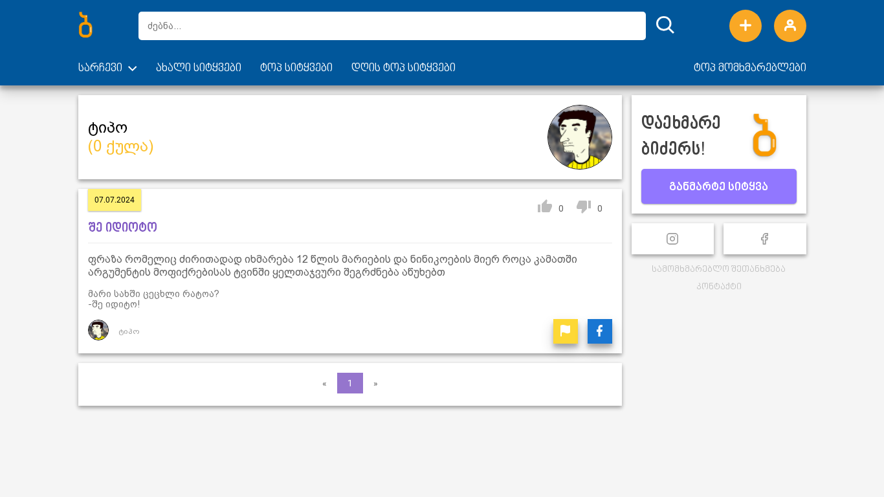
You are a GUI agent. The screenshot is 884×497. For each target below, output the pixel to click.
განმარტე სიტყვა (718, 188)
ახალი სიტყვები (198, 68)
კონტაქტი (719, 287)
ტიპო (129, 331)
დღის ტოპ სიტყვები (403, 68)
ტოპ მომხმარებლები (750, 68)
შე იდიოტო (122, 228)
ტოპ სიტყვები (296, 68)
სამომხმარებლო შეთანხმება (719, 269)
